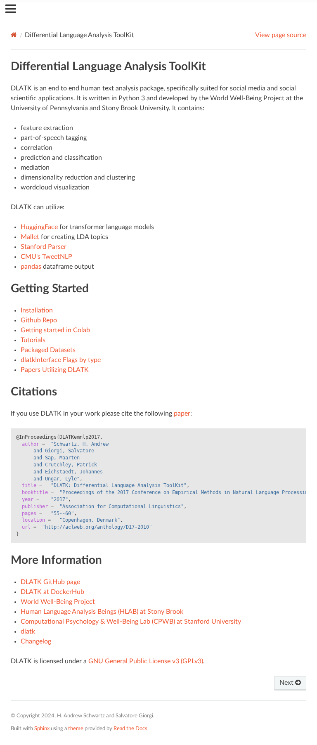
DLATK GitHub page (50, 582)
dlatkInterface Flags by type (61, 360)
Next (287, 682)
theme (75, 728)
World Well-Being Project (58, 601)
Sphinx (42, 728)
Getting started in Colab (55, 330)
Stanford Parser (43, 247)
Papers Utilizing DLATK (55, 370)
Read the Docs (130, 728)
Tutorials (33, 340)
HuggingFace (39, 227)
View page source (280, 35)
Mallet (30, 237)
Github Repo (39, 320)
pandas (31, 266)
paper (182, 413)
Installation (37, 310)
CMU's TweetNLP (46, 256)
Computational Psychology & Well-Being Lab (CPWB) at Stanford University (131, 621)
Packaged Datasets (48, 350)
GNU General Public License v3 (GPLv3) (145, 661)
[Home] (14, 34)
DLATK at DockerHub (52, 592)
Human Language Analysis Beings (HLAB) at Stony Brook (102, 611)
